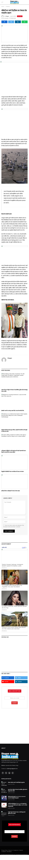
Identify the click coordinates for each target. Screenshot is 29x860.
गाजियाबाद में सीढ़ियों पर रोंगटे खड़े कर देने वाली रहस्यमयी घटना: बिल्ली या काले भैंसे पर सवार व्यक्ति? (13, 451)
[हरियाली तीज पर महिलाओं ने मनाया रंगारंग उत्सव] (14, 481)
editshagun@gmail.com (12, 768)
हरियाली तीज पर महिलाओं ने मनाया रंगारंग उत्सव (10, 490)
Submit (14, 703)
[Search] (27, 2)
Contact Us (15, 850)
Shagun (7, 16)
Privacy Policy (4, 850)
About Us (10, 850)
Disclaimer (9, 851)
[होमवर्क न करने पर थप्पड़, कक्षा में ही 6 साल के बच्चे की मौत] (14, 401)
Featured (20, 16)
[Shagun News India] (14, 2)
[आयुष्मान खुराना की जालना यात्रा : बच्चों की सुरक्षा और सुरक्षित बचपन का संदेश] (4, 813)
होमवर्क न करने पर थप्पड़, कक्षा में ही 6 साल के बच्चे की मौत (12, 410)
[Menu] (2, 2)
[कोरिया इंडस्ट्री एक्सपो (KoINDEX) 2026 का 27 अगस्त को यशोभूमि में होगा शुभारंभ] (4, 798)
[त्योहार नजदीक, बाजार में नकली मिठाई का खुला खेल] (4, 784)
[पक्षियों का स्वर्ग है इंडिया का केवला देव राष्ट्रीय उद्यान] (14, 33)
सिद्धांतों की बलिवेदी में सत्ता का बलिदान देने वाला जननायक (12, 471)
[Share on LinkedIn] (18, 21)
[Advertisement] (14, 654)
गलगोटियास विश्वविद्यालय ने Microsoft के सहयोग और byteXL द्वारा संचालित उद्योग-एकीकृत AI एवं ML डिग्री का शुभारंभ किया (17, 805)
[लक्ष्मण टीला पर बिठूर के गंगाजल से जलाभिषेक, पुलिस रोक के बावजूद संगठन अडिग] (14, 380)
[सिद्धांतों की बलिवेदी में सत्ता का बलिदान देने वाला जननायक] (14, 462)
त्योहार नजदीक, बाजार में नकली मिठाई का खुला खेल (16, 782)
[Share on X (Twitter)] (11, 21)
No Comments (6, 18)
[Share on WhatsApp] (25, 21)
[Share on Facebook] (4, 21)
